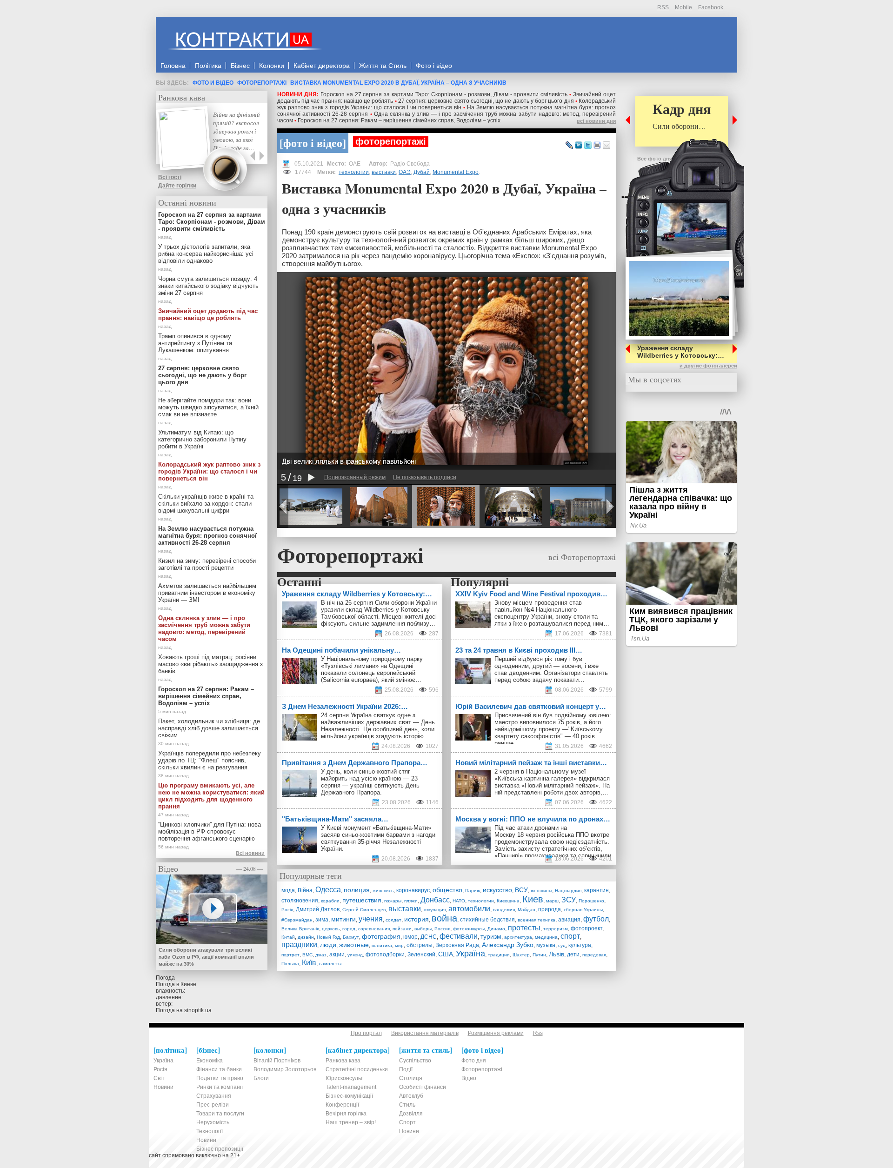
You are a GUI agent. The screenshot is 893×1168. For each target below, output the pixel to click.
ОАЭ (405, 172)
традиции (499, 954)
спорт (570, 936)
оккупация (435, 909)
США (445, 954)
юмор (410, 937)
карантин (596, 890)
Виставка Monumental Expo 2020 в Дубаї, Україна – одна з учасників (398, 83)
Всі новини (250, 853)
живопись (383, 890)
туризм (490, 936)
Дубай (421, 172)
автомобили (469, 909)
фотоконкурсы (469, 928)
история (416, 919)
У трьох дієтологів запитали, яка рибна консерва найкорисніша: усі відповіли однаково (205, 253)
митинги (343, 919)
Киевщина (508, 900)
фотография (381, 936)
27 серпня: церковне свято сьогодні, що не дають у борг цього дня (486, 101)
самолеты (330, 963)
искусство (497, 890)
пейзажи (402, 928)
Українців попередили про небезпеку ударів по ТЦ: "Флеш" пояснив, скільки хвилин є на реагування (209, 760)
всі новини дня (596, 121)
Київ (309, 963)
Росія (287, 909)
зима (321, 919)
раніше (503, 743)
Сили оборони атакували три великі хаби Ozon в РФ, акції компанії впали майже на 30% (206, 957)
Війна (305, 890)
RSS (663, 7)
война (444, 918)
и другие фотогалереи (708, 365)
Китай (288, 937)
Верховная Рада (457, 945)
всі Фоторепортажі (582, 556)
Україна (470, 953)
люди (328, 944)
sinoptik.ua (198, 1010)
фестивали (459, 936)
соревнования (374, 928)
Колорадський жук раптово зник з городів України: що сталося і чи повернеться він (446, 104)
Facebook (710, 7)
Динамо (496, 928)
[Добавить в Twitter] (588, 145)
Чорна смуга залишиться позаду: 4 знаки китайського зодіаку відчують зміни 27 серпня (208, 285)
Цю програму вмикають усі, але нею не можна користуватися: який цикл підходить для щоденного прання (211, 796)
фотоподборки (385, 954)
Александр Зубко (507, 944)
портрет (290, 954)
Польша (290, 963)
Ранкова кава (181, 97)
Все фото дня (654, 158)
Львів (556, 954)
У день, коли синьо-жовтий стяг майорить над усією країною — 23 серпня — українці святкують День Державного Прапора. (370, 782)
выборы (423, 928)
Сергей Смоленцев (364, 909)
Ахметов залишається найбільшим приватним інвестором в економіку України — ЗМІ (207, 592)
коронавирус (413, 890)
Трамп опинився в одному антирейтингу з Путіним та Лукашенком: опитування (195, 343)
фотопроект (586, 928)
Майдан (526, 909)
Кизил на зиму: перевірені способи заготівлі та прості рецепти (207, 564)
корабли (330, 900)
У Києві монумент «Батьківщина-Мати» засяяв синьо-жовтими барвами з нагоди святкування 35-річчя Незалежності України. (378, 838)
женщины (541, 890)
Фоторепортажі (262, 83)
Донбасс (435, 900)
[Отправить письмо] (606, 145)
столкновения (299, 900)
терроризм (555, 928)
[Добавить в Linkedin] (578, 145)
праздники (299, 944)
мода (288, 890)
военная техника (536, 919)
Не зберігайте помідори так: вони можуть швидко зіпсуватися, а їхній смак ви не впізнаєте (208, 407)
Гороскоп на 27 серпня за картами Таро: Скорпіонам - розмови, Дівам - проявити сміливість (444, 94)
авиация (569, 919)
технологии (354, 172)
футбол (596, 919)
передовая (594, 954)
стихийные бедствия (487, 919)
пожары (392, 900)
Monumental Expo (456, 172)
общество (447, 890)
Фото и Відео (213, 83)
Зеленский (421, 954)
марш (552, 900)
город (348, 928)
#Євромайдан (297, 919)
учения (371, 919)
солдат (393, 919)
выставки (384, 172)
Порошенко (591, 900)
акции (337, 954)
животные (354, 944)
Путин (539, 954)
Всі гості (169, 177)
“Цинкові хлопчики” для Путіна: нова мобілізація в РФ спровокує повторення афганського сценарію (209, 831)
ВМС (307, 954)
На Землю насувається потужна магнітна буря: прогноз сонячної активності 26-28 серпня (207, 535)
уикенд (355, 954)
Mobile (683, 7)
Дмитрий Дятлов (318, 909)
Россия (442, 928)
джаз (321, 954)
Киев (532, 899)
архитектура (518, 937)
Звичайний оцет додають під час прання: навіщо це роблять (208, 314)
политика (382, 945)
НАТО (459, 900)
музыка (545, 945)
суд (562, 945)
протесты (524, 928)
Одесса (328, 890)
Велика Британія (300, 928)
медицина (546, 937)
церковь (331, 928)
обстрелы (420, 945)
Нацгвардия (568, 890)
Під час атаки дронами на (531, 827)
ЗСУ (568, 900)
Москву (504, 834)
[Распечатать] (597, 145)
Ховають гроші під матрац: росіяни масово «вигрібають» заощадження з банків (210, 664)
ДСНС (428, 937)
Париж (472, 890)
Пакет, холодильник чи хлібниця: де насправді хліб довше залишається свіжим (209, 728)
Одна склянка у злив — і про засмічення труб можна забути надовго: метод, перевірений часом (204, 628)
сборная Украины (583, 909)
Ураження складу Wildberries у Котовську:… (680, 351)
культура (579, 945)
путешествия (361, 900)
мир (399, 945)
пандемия (504, 909)
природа (549, 909)
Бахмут (351, 937)
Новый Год (328, 937)
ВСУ (521, 890)
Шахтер (521, 954)
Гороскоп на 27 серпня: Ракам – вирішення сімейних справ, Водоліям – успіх (399, 120)
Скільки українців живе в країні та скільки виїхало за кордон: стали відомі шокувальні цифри (205, 503)
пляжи (411, 900)
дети (573, 954)
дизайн (306, 937)
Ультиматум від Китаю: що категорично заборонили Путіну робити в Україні (202, 439)
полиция (357, 890)
